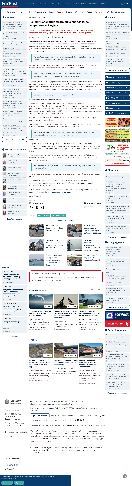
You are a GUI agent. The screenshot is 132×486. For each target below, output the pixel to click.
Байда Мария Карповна (15, 180)
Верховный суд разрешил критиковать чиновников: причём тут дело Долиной (93, 245)
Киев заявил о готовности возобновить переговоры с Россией (115, 62)
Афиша (84, 4)
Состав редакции (98, 416)
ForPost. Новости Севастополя (92, 425)
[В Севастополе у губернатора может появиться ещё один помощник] (36, 240)
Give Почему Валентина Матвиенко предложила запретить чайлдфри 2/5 (87, 206)
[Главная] (10, 3)
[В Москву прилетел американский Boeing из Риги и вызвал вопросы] (91, 295)
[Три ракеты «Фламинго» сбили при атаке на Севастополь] (41, 295)
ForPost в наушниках (117, 113)
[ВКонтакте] (31, 207)
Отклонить (7, 483)
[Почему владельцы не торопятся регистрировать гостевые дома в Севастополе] (36, 255)
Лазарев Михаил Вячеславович (13, 200)
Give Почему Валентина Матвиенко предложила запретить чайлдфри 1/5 (85, 206)
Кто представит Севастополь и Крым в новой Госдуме (55, 228)
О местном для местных (117, 87)
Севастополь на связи (117, 77)
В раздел (14, 336)
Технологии (93, 4)
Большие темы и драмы (117, 103)
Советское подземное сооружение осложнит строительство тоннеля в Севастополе (114, 250)
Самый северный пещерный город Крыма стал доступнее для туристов (39, 363)
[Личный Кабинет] (121, 4)
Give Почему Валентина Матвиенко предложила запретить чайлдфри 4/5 (90, 206)
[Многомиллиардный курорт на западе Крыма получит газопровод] (66, 344)
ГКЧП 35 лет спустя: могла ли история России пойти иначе (116, 375)
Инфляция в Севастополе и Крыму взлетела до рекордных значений (116, 177)
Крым (51, 12)
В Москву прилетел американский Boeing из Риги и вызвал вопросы (89, 313)
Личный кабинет (118, 12)
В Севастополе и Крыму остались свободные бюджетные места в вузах (117, 228)
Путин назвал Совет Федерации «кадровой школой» (92, 257)
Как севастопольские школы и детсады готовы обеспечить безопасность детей (13, 103)
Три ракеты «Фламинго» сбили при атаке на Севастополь (40, 313)
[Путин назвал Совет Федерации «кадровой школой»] (74, 255)
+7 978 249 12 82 (11, 436)
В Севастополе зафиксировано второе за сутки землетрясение (13, 53)
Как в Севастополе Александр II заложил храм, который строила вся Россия (117, 347)
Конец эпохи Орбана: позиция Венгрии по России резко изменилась (13, 44)
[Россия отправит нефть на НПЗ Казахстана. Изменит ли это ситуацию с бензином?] (66, 295)
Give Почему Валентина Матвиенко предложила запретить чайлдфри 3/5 (88, 206)
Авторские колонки (68, 416)
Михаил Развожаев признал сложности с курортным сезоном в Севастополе (88, 363)
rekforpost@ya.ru (11, 469)
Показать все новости (14, 139)
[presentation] (91, 289)
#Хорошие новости (52, 4)
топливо (72, 306)
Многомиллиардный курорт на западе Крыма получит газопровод (66, 362)
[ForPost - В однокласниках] (83, 420)
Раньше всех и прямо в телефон (117, 98)
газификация (71, 355)
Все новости (55, 416)
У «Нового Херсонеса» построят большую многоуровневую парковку (14, 34)
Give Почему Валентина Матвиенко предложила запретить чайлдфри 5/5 (92, 206)
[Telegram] (42, 207)
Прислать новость (14, 12)
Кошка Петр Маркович (15, 167)
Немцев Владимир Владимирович (14, 193)
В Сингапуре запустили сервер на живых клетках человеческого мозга (117, 34)
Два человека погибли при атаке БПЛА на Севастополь (117, 299)
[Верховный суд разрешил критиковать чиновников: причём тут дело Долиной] (74, 240)
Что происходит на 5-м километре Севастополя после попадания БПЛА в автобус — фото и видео (117, 208)
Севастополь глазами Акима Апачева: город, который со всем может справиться (117, 337)
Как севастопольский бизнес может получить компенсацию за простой (117, 366)
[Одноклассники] (37, 207)
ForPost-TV (80, 416)
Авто (103, 4)
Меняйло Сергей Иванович (13, 155)
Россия (60, 12)
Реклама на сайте (12, 410)
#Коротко (66, 4)
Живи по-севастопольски (118, 108)
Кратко (88, 416)
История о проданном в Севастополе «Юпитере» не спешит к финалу (115, 291)
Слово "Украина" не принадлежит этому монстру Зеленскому (12, 277)
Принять (19, 483)
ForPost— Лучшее (52, 425)
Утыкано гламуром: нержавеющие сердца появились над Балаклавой (14, 309)
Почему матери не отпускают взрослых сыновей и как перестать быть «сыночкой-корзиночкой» (13, 92)
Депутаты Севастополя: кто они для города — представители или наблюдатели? (13, 293)
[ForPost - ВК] (78, 420)
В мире (69, 12)
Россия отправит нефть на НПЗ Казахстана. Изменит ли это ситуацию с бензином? (65, 314)
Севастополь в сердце (117, 92)
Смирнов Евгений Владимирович (14, 187)
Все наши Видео (115, 83)
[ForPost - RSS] (75, 420)
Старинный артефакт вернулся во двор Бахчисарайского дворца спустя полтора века (14, 121)
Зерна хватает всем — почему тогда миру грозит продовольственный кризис (116, 52)
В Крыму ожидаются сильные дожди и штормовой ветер (13, 112)
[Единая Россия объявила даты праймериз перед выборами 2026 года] (74, 225)
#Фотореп (79, 12)
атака (49, 306)
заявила (60, 180)
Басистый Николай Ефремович (14, 213)
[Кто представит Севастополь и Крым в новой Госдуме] (36, 225)
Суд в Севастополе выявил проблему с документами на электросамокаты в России (12, 24)
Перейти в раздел (14, 219)
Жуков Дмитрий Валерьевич (13, 162)
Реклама (98, 12)
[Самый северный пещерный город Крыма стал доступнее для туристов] (41, 344)
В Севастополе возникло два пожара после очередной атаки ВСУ (13, 81)
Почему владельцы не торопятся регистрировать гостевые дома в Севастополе (54, 260)
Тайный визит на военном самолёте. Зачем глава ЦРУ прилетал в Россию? (12, 131)
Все (30, 12)
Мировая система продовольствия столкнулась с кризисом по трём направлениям (14, 71)
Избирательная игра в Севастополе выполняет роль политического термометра (13, 325)
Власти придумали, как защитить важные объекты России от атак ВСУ (117, 271)
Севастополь (40, 12)
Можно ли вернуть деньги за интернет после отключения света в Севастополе (115, 384)
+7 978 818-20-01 (11, 465)
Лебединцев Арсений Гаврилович (15, 206)
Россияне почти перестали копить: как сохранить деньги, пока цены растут (13, 62)
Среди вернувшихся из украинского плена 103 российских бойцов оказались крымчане (116, 188)
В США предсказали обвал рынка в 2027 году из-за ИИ (117, 43)
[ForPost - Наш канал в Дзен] (84, 420)
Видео (89, 12)
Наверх (125, 476)
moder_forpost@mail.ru (19, 432)
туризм (48, 355)
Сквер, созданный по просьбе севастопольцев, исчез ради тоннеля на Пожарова (116, 281)
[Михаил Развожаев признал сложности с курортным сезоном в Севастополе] (91, 344)
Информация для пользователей (54, 404)
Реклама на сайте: (12, 458)
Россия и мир (95, 306)
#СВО (40, 4)
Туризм (76, 4)
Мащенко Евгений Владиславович (14, 174)
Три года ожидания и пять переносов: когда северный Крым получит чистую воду (117, 357)
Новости (31, 4)
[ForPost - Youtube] (80, 420)
